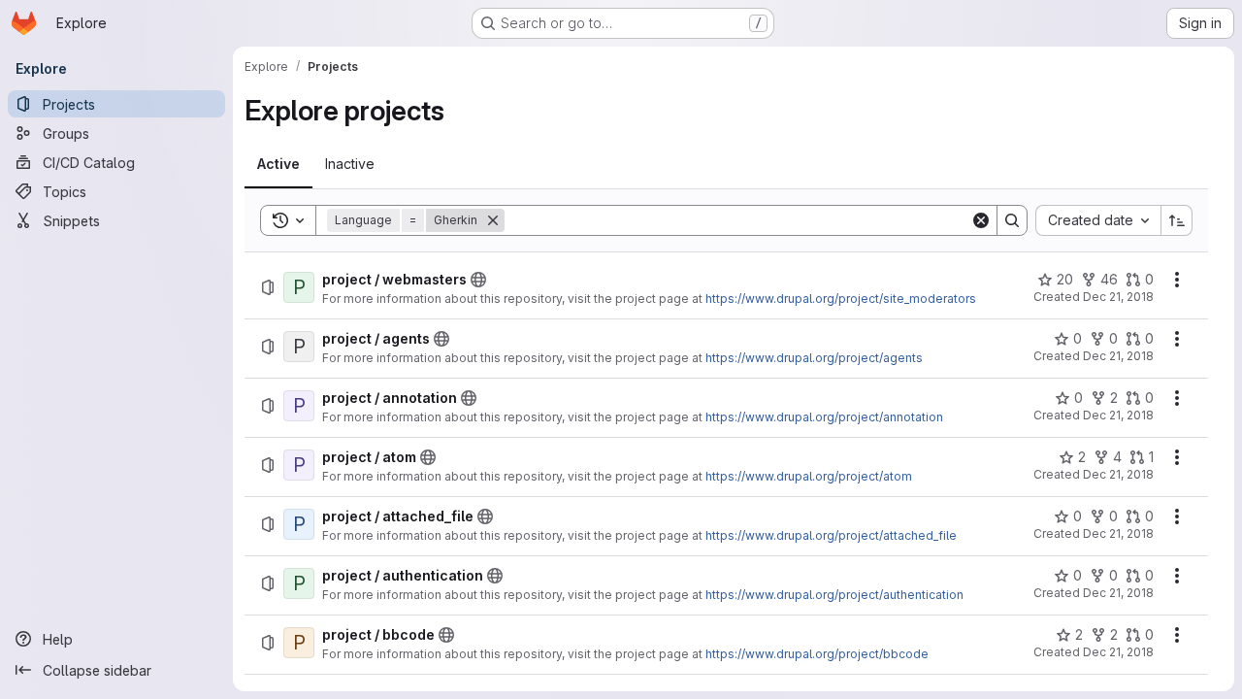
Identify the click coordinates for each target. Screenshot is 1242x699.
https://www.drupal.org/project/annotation (824, 417)
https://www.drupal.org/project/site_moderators (840, 298)
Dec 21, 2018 (1118, 296)
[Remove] (493, 220)
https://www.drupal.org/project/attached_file (831, 535)
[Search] (1012, 220)
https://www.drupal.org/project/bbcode (817, 654)
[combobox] (1097, 220)
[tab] (278, 164)
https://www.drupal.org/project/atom (808, 476)
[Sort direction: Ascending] (1177, 220)
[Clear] (981, 220)
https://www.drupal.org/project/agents (814, 357)
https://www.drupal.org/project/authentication (834, 594)
